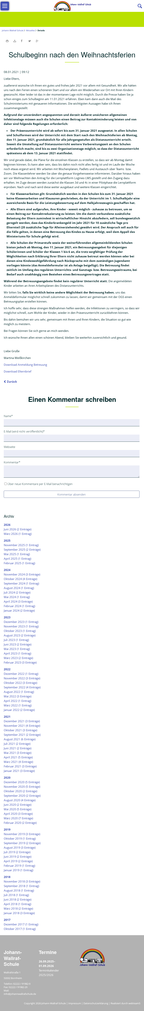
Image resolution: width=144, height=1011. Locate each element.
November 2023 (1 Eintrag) (21, 626)
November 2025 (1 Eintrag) (21, 545)
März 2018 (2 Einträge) (18, 908)
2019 (7, 829)
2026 (7, 525)
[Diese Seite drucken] (7, 41)
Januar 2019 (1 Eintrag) (18, 870)
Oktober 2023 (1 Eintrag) (20, 631)
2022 (7, 669)
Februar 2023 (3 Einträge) (20, 662)
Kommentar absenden (71, 494)
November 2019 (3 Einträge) (22, 834)
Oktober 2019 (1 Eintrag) (20, 838)
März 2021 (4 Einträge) (18, 762)
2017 (7, 920)
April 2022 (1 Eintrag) (17, 701)
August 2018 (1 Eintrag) (19, 890)
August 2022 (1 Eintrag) (19, 692)
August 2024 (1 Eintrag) (19, 588)
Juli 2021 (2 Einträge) (17, 744)
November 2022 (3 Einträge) (22, 678)
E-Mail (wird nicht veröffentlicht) (24, 431)
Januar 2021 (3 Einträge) (19, 771)
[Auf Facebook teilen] (22, 41)
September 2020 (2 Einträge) (22, 795)
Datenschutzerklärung (95, 1003)
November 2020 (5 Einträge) (22, 786)
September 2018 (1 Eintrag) (21, 886)
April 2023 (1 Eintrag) (17, 653)
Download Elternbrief (17, 371)
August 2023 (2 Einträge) (19, 635)
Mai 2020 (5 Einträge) (17, 809)
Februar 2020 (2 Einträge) (20, 823)
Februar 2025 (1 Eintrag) (19, 563)
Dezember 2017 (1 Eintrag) (21, 924)
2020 (7, 777)
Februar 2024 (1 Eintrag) (19, 606)
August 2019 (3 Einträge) (19, 847)
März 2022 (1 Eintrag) (18, 705)
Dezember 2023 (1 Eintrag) (21, 622)
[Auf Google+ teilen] (37, 41)
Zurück (12, 381)
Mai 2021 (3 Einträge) (17, 753)
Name (10, 416)
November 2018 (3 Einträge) (22, 881)
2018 (7, 877)
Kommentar (12, 462)
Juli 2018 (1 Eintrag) (16, 895)
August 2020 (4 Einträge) (19, 800)
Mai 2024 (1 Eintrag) (17, 597)
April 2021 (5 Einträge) (18, 757)
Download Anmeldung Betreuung (25, 364)
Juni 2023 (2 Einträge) (17, 644)
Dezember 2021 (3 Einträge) (22, 721)
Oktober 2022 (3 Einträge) (20, 683)
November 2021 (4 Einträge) (22, 725)
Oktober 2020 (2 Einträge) (20, 791)
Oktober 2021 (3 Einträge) (20, 730)
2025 (7, 540)
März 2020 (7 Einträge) (18, 818)
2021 (7, 716)
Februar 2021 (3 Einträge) (20, 766)
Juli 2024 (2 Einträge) (17, 592)
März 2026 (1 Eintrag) (18, 534)
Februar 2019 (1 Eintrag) (19, 865)
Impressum (74, 1003)
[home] (72, 6)
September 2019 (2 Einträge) (22, 843)
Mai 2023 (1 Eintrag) (17, 649)
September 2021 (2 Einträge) (22, 735)
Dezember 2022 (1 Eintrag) (21, 674)
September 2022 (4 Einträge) (22, 687)
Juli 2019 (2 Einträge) (17, 852)
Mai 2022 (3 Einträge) (17, 696)
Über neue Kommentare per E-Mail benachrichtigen (40, 484)
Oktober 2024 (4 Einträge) (20, 579)
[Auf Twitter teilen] (29, 41)
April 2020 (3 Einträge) (18, 814)
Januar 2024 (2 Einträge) (19, 610)
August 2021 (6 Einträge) (19, 739)
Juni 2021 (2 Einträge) (17, 748)
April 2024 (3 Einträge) (18, 601)
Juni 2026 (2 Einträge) (17, 529)
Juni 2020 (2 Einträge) (17, 805)
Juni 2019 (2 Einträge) (17, 856)
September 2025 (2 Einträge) (22, 549)
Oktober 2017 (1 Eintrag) (20, 929)
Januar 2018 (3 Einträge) (19, 913)
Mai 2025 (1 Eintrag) (17, 554)
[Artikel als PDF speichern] (14, 41)
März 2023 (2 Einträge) (18, 658)
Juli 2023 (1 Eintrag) (16, 640)
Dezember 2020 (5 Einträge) (22, 782)
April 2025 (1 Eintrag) (17, 558)
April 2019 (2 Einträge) (18, 861)
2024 (7, 570)
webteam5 (134, 1003)
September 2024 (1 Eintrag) (21, 583)
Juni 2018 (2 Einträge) (17, 899)
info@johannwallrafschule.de (20, 994)
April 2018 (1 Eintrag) (17, 904)
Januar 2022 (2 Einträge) (19, 710)
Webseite (9, 447)
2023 (7, 617)
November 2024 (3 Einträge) (22, 574)
